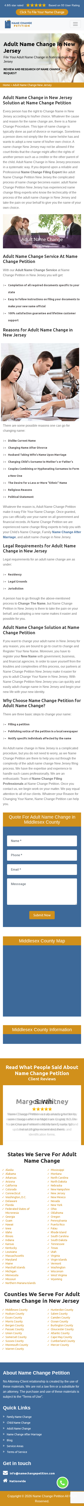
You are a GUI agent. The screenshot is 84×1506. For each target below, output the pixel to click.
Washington (58, 1267)
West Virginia (59, 1275)
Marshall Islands (15, 1267)
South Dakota (59, 1240)
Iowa (8, 1228)
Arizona (10, 1181)
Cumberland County (63, 1341)
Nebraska (56, 1185)
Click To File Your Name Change (42, 12)
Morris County (14, 1321)
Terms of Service (17, 1452)
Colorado (11, 1189)
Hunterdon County (62, 1309)
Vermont (56, 1263)
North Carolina (59, 1177)
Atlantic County (60, 1333)
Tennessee (57, 1244)
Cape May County (61, 1337)
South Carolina (60, 1236)
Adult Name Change (19, 1428)
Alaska (9, 1169)
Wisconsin (57, 1271)
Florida (9, 1205)
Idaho (8, 1232)
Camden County (60, 1317)
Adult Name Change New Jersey (32, 85)
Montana (56, 1173)
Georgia (10, 1216)
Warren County (14, 1348)
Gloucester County (62, 1329)
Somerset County (16, 1337)
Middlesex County (16, 1309)
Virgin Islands (59, 1259)
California (11, 1185)
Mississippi (57, 1169)
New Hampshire (60, 1189)
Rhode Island (58, 1232)
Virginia (55, 1255)
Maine (9, 1263)
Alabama (10, 1173)
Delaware (11, 1201)
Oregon (55, 1216)
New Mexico (58, 1197)
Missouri (10, 1279)
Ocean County (59, 1321)
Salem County (59, 1313)
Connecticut (12, 1193)
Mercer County (60, 1344)
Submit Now (42, 915)
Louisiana (11, 1251)
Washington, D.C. (15, 1197)
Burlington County (62, 1325)
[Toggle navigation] (75, 24)
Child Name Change (18, 1422)
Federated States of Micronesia (17, 1210)
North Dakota (59, 1181)
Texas (54, 1247)
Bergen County (14, 1325)
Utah (53, 1251)
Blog (10, 1440)
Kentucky (11, 1247)
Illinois (9, 1236)
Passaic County (14, 1329)
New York (56, 1205)
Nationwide (17, 1481)
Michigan (10, 1271)
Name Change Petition (48, 1496)
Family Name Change (19, 1416)
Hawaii (9, 1224)
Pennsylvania (59, 1220)
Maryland (11, 1259)
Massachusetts (14, 1255)
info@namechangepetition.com (32, 1473)
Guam (8, 1220)
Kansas (9, 1244)
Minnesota (11, 1275)
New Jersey (58, 1193)
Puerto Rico (58, 1224)
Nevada (55, 1201)
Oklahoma (57, 1212)
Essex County (13, 1317)
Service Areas (15, 1446)
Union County (13, 1333)
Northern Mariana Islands (20, 1283)
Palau (54, 1228)
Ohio (54, 1208)
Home (6, 85)
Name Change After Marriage (24, 1434)
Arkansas (11, 1177)
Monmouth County (16, 1344)
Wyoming (56, 1279)
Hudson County (14, 1313)
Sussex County (14, 1341)
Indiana (9, 1240)
